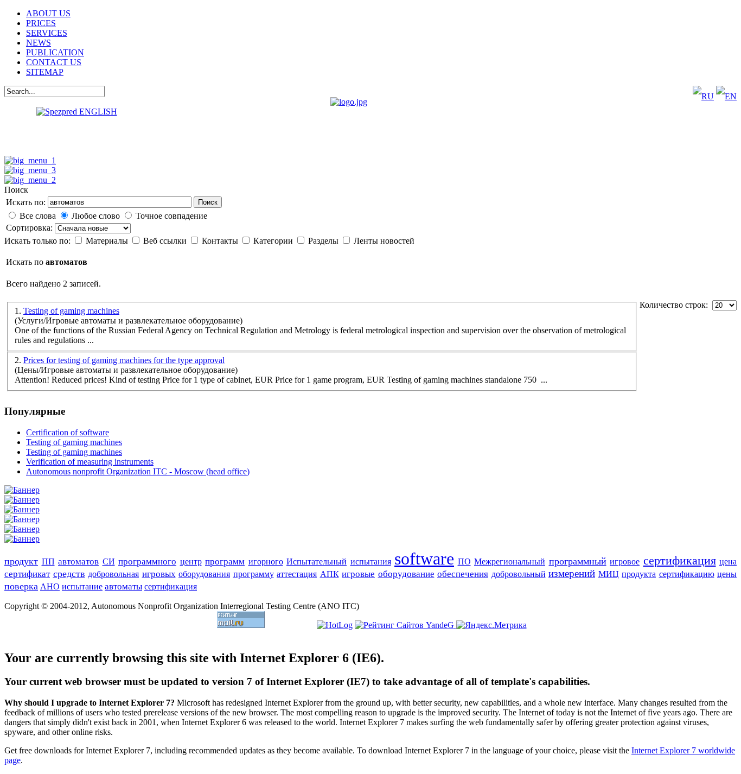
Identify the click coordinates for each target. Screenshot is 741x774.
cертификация (170, 586)
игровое (625, 561)
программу (253, 574)
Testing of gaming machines (71, 310)
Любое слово (96, 215)
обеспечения (462, 574)
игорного (265, 561)
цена (728, 561)
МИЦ (608, 574)
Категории (274, 240)
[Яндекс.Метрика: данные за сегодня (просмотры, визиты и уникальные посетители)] (491, 625)
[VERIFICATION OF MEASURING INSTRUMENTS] (30, 180)
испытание (82, 586)
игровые (358, 573)
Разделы (324, 240)
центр (191, 561)
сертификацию (686, 574)
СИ (109, 561)
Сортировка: (30, 227)
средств (69, 573)
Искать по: (26, 202)
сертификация (679, 560)
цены (727, 574)
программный (577, 561)
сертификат (27, 573)
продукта (639, 574)
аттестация (297, 574)
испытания (370, 561)
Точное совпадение (171, 215)
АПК (329, 574)
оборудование (406, 573)
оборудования (204, 574)
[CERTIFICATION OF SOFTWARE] (30, 160)
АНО (50, 586)
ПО (464, 561)
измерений (571, 573)
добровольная (113, 574)
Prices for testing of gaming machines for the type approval (124, 360)
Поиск (208, 202)
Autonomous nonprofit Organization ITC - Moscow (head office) (138, 471)
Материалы (108, 240)
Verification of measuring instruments (90, 461)
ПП (48, 561)
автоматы (123, 586)
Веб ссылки (166, 240)
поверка (21, 586)
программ (225, 561)
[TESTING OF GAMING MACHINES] (30, 170)
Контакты (221, 240)
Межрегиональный (509, 561)
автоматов (78, 561)
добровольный (518, 574)
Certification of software (67, 432)
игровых (159, 574)
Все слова (38, 215)
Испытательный (316, 561)
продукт (21, 561)
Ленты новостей (384, 240)
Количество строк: (676, 304)
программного (147, 561)
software (424, 558)
